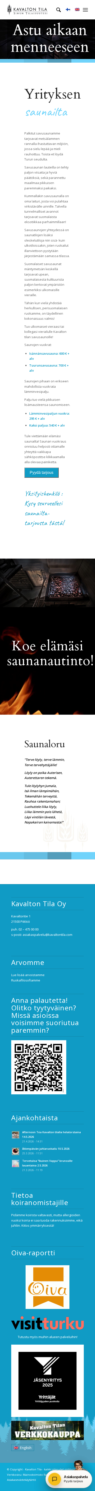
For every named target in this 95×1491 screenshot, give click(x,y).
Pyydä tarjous (41, 472)
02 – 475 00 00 (28, 929)
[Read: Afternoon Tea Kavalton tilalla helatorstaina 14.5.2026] (15, 1135)
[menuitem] (56, 9)
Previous (4, 39)
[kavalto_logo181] (39, 9)
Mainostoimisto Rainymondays (43, 1474)
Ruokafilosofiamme (25, 980)
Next (90, 39)
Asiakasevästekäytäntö (21, 1480)
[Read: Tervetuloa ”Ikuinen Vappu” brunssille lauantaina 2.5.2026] (15, 1163)
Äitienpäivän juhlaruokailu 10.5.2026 (45, 1148)
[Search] (56, 9)
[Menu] (85, 10)
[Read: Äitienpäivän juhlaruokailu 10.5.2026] (15, 1151)
